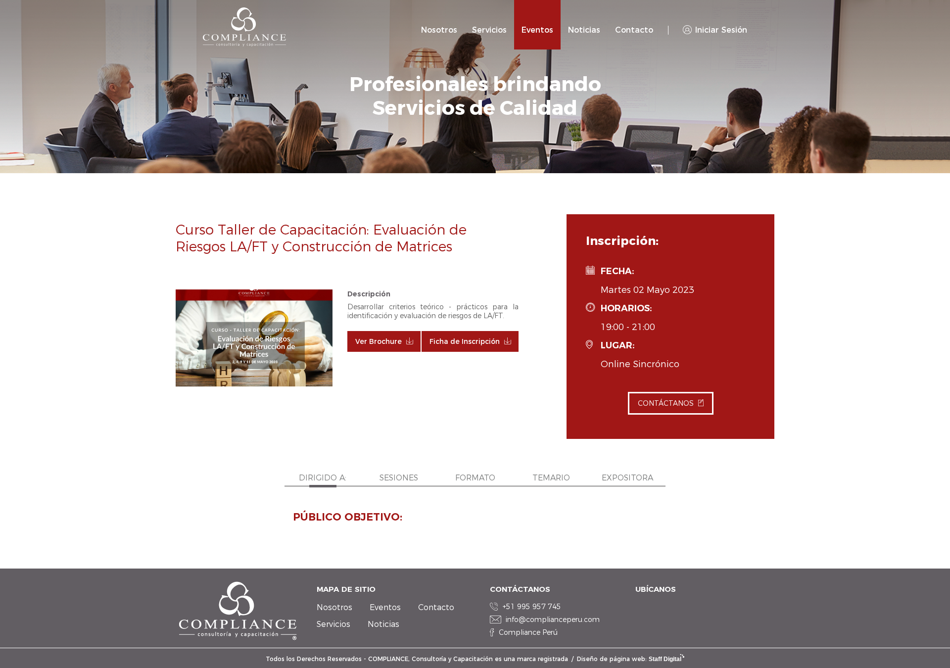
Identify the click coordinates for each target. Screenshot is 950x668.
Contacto (634, 30)
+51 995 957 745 (532, 606)
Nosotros (439, 30)
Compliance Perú (528, 632)
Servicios (489, 30)
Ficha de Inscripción (464, 341)
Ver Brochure (378, 341)
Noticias (584, 30)
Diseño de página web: (629, 659)
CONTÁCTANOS (666, 403)
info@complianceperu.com (553, 619)
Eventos (537, 30)
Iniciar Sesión (721, 30)
